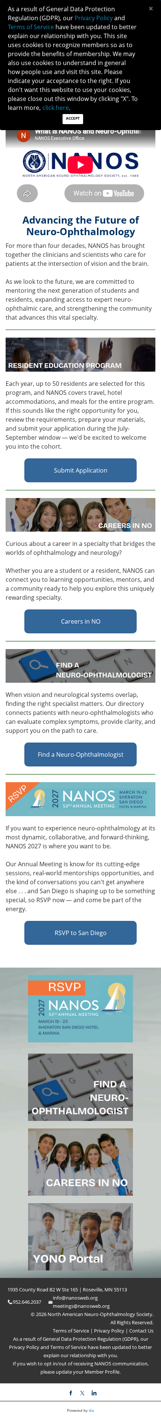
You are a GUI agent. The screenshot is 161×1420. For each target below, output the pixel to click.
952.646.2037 (27, 1301)
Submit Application (80, 470)
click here (55, 108)
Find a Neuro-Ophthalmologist (81, 754)
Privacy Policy (108, 1330)
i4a (91, 1410)
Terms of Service (71, 1330)
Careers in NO (80, 621)
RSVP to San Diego (81, 933)
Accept (73, 118)
